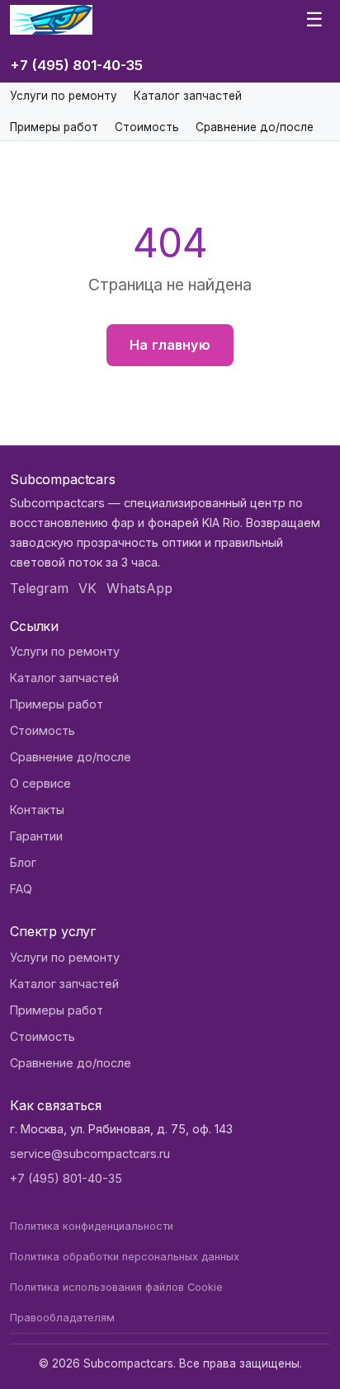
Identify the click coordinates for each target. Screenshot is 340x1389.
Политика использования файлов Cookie (116, 1287)
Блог (23, 862)
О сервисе (40, 783)
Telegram (39, 588)
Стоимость (147, 127)
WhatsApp (139, 588)
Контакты (37, 810)
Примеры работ (54, 127)
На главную (170, 345)
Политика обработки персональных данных (124, 1256)
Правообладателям (62, 1317)
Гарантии (36, 836)
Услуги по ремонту (63, 95)
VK (87, 588)
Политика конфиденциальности (91, 1226)
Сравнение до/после (255, 127)
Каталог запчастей (188, 95)
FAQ (21, 889)
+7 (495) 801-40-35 (76, 65)
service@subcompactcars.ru (90, 1154)
